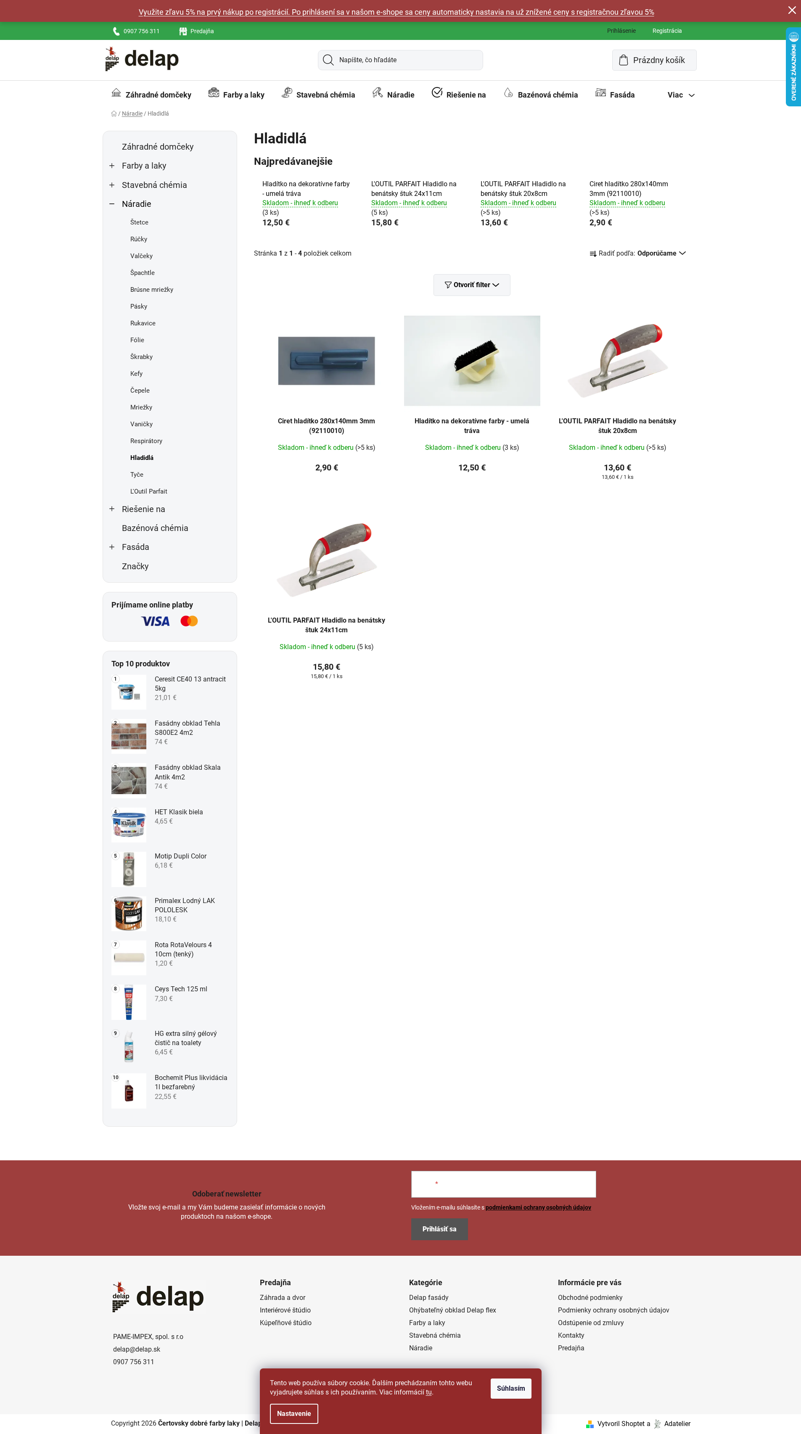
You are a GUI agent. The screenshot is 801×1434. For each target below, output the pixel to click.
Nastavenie (294, 1414)
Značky (135, 566)
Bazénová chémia (155, 528)
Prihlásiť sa (440, 1229)
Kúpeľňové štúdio (286, 1323)
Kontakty (571, 1335)
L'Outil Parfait (148, 491)
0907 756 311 (142, 31)
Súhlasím (511, 1388)
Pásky (138, 306)
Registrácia (667, 30)
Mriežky (141, 407)
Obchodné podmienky (590, 1298)
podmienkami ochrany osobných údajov (538, 1207)
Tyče (136, 474)
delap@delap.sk (136, 1349)
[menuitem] (151, 95)
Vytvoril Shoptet (621, 1424)
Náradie (136, 204)
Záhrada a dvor (282, 1298)
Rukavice (143, 323)
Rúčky (138, 239)
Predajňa (202, 31)
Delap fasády (429, 1298)
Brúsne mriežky (151, 289)
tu (429, 1392)
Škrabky (141, 357)
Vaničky (141, 424)
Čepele (140, 390)
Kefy (136, 374)
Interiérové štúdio (285, 1310)
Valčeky (141, 256)
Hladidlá (141, 458)
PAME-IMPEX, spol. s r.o (148, 1337)
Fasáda (135, 547)
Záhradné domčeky (157, 147)
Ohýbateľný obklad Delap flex (452, 1310)
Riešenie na (143, 509)
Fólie (137, 340)
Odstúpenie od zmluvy (591, 1323)
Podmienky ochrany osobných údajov (613, 1310)
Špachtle (142, 273)
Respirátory (146, 441)
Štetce (139, 222)
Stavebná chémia (154, 185)
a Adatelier (668, 1424)
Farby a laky (144, 166)
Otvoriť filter (472, 285)
